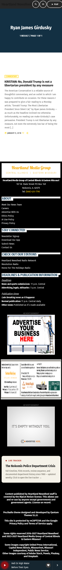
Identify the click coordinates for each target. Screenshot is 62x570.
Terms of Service (37, 523)
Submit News (8, 243)
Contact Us (7, 247)
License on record (41, 502)
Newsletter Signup (10, 236)
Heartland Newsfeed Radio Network (19, 260)
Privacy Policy (8, 223)
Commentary (11, 76)
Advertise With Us (10, 212)
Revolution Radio (10, 264)
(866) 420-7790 (33, 191)
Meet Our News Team (12, 204)
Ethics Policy (8, 215)
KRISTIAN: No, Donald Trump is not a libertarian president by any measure (29, 83)
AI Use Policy (8, 219)
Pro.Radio (8, 512)
